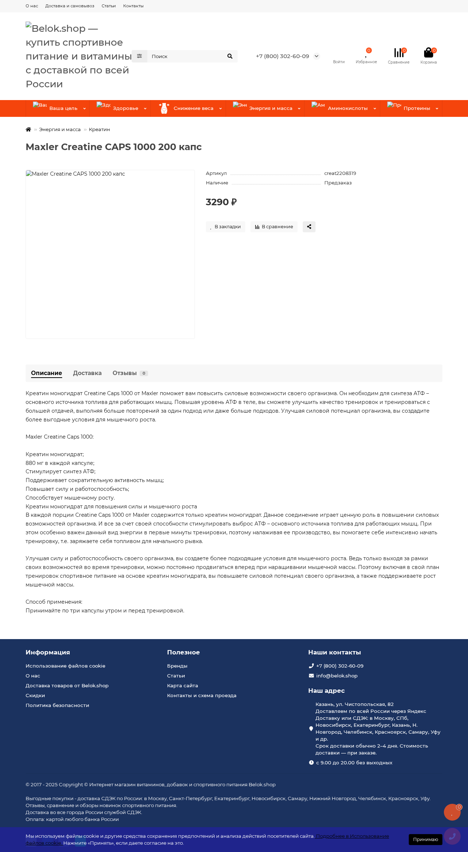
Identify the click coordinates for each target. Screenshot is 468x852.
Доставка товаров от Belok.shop (67, 685)
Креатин (99, 129)
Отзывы (129, 373)
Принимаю (425, 839)
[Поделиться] (309, 226)
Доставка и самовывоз (69, 5)
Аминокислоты (348, 108)
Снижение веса (194, 108)
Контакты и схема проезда (202, 695)
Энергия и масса (270, 108)
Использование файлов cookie (65, 666)
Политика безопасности (57, 705)
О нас (32, 5)
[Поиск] (230, 56)
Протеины (417, 108)
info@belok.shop (337, 676)
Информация (48, 652)
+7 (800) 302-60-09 (282, 56)
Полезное (183, 652)
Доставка (87, 373)
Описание (46, 373)
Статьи (109, 5)
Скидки (35, 695)
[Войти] (339, 52)
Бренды (177, 666)
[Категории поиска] (139, 56)
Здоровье (125, 108)
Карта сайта (182, 685)
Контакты (133, 5)
